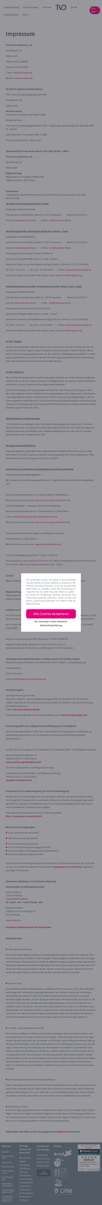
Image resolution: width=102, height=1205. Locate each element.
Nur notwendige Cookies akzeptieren (51, 621)
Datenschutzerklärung (51, 625)
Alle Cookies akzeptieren (51, 614)
